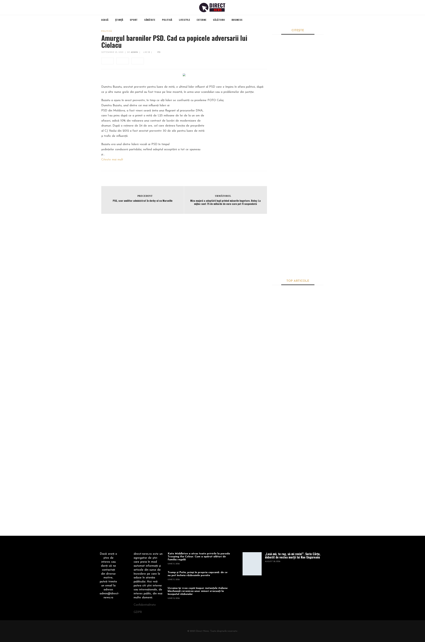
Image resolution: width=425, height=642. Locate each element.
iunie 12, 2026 (174, 598)
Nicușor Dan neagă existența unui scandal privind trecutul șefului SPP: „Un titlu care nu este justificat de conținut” (297, 144)
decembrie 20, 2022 (281, 376)
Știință (275, 333)
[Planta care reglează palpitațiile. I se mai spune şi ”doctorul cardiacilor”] (281, 304)
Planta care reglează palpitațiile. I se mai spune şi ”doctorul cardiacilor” (308, 302)
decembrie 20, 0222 (281, 325)
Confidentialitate (145, 604)
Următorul (223, 196)
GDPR (138, 612)
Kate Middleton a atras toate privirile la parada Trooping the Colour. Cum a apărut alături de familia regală (199, 556)
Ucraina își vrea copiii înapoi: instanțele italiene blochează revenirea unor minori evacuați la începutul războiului (198, 591)
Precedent (145, 196)
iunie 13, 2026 (174, 564)
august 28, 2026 (272, 561)
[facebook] (107, 61)
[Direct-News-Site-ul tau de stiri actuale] (212, 7)
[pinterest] (137, 61)
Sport (275, 77)
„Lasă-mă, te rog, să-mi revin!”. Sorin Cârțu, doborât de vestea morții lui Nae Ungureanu (297, 86)
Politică (106, 31)
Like (146, 52)
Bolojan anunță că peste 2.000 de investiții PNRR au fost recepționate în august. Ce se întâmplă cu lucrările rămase (297, 261)
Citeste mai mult (112, 159)
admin (134, 52)
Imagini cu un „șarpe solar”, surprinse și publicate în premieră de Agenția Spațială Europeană (308, 448)
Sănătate (277, 291)
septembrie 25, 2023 (112, 52)
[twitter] (122, 61)
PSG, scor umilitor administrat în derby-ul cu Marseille (142, 200)
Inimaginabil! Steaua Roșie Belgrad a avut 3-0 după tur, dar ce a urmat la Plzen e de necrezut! (297, 202)
